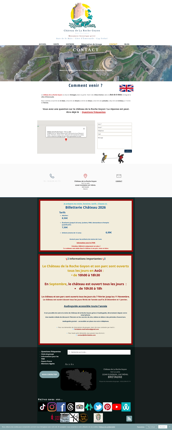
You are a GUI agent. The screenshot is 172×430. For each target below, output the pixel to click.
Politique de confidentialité (107, 427)
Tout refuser (151, 427)
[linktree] (89, 406)
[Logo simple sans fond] (55, 417)
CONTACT (119, 181)
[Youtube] (116, 406)
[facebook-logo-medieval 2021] (61, 406)
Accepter (163, 427)
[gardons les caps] (64, 417)
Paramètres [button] (140, 427)
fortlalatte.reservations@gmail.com (86, 329)
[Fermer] (169, 426)
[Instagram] (52, 406)
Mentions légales (48, 364)
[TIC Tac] (42, 406)
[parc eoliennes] (74, 417)
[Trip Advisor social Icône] (79, 406)
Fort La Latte (82, 33)
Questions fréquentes (51, 351)
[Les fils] (70, 406)
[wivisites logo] (126, 406)
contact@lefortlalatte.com (87, 335)
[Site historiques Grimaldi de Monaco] (98, 417)
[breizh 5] (83, 417)
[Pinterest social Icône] (107, 406)
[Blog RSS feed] (129, 419)
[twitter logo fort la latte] (98, 406)
